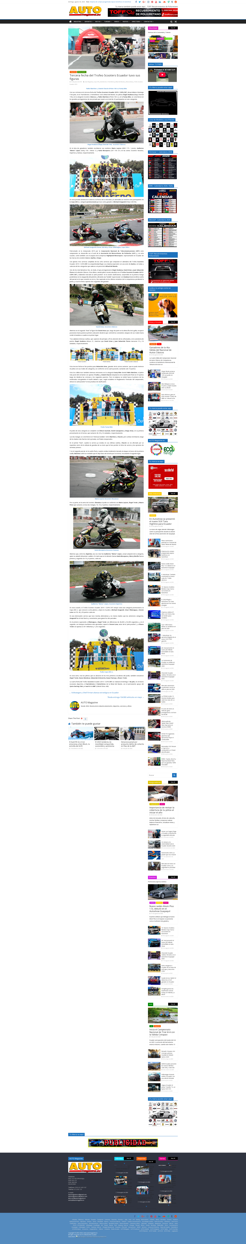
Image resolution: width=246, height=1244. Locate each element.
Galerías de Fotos (74, 1221)
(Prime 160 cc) (114, 88)
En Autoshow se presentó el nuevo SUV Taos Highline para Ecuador (162, 521)
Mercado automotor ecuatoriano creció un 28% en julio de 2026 (168, 687)
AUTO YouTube (173, 1229)
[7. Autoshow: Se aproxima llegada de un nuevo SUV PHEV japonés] (154, 634)
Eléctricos (81, 1219)
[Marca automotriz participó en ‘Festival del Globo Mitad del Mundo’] (154, 540)
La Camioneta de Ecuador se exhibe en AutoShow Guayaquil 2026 (168, 663)
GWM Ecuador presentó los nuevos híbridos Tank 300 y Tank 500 (168, 1065)
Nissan (106, 1225)
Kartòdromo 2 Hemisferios (107, 82)
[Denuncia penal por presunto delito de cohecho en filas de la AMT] (132, 728)
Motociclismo (81, 72)
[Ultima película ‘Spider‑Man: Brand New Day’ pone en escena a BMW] (154, 720)
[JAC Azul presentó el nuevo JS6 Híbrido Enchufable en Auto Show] (154, 647)
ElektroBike (160, 1225)
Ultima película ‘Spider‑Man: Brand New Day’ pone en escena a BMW (167, 724)
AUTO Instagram (154, 1229)
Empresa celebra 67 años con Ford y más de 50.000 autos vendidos (168, 615)
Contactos (148, 21)
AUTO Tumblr (152, 1231)
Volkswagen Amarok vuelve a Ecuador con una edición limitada (168, 1076)
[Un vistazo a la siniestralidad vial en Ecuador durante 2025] (154, 841)
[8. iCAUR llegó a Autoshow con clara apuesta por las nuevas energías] (154, 599)
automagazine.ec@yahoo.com (77, 1196)
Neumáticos (174, 1227)
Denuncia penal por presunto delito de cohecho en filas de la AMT (132, 744)
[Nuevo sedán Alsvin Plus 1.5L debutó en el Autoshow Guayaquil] (154, 563)
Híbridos (87, 1219)
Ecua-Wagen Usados (147, 1221)
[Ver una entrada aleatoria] (176, 22)
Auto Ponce (175, 1221)
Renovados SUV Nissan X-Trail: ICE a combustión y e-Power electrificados (168, 749)
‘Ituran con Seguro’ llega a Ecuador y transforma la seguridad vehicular (168, 833)
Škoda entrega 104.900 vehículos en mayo (126, 697)
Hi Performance (76, 1229)
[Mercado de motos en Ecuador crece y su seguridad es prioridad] (154, 863)
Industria (77, 21)
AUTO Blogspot (125, 1229)
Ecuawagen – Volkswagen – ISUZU (81, 1227)
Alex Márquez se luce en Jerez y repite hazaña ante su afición (168, 386)
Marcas (171, 1223)
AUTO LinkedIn (145, 1229)
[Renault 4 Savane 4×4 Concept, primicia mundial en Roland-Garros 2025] (154, 1050)
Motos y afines (104, 1223)
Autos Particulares (83, 1223)
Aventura (175, 1219)
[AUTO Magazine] (70, 22)
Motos (97, 21)
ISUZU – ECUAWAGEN (79, 1225)
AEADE (152, 38)
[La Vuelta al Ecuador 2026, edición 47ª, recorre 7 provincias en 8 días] (142, 1188)
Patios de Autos (159, 1221)
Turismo (107, 21)
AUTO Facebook (135, 1229)
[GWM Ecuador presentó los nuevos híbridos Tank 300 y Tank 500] (154, 1063)
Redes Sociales (115, 1229)
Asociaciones (131, 1227)
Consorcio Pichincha (153, 1227)
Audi (115, 1225)
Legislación (175, 1231)
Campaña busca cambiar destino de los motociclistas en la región (163, 47)
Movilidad (153, 41)
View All (173, 28)
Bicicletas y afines (113, 1223)
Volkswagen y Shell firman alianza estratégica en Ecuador (94, 692)
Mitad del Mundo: (120, 82)
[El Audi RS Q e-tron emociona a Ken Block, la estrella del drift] (80, 728)
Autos (176, 1223)
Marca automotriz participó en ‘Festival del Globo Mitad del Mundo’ (168, 542)
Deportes (88, 21)
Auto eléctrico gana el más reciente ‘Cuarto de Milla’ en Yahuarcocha (168, 396)
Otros (166, 1225)
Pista (159, 344)
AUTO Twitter (164, 1229)
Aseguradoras (154, 804)
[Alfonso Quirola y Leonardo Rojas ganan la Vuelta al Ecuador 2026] (142, 1168)
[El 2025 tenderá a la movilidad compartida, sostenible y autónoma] (106, 728)
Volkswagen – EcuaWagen (93, 1225)
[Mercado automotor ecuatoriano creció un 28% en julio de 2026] (154, 685)
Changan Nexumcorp (108, 1227)
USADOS (124, 1221)
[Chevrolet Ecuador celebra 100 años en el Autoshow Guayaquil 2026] (154, 672)
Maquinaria (158, 1223)
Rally (126, 1219)
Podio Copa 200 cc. (106, 672)
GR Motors (167, 1221)
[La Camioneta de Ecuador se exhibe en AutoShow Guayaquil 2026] (154, 659)
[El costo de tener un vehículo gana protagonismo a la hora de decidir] (154, 708)
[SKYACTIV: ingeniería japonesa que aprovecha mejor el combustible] (154, 733)
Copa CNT (96, 82)
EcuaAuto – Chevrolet (121, 1227)
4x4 (151, 1026)
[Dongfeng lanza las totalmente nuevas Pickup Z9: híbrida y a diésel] (154, 988)
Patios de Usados (165, 1227)
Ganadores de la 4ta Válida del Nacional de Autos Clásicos (160, 350)
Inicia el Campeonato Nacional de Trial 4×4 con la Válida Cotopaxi (162, 1032)
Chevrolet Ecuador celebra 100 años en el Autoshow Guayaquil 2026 (168, 676)
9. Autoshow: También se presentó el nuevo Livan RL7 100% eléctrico (168, 577)
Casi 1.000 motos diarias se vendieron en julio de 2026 (168, 626)
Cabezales (144, 1223)
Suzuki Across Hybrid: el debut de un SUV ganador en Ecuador (168, 980)
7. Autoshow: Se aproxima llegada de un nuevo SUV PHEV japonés (168, 638)
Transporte (100, 1219)
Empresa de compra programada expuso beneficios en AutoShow (167, 554)
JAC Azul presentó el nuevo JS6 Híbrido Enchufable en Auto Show (167, 650)
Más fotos (83, 1221)
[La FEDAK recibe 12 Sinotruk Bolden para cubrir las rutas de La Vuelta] (154, 695)
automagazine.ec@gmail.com (77, 1194)
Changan (131, 1225)
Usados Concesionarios (134, 1221)
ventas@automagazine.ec (76, 1200)
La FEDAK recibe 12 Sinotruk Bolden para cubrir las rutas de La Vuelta (168, 699)
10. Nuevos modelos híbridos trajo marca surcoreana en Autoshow (167, 590)
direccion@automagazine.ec (77, 1198)
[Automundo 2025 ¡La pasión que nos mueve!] (154, 852)
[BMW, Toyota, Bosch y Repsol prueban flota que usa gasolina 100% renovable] (154, 758)
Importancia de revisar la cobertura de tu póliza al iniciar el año (161, 810)
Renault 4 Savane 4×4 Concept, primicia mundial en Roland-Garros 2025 (168, 1054)
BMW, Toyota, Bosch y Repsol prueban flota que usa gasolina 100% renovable (168, 762)
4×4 (134, 1219)
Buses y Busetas (124, 1223)
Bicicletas (163, 1219)
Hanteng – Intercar (123, 1225)
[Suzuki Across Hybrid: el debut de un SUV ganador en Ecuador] (154, 977)
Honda (148, 1225)
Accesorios (85, 1229)
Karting (138, 1219)
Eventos (152, 903)
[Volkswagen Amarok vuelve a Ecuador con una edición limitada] (154, 1074)
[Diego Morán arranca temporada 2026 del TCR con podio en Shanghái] (154, 370)
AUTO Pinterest (143, 1231)
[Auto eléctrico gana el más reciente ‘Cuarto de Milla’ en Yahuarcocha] (154, 394)
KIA (102, 1225)
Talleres (101, 1229)
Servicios (144, 1227)
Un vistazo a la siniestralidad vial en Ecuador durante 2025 (168, 844)
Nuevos (125, 21)
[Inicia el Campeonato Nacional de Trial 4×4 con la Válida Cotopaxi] (163, 1009)
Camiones (107, 1219)
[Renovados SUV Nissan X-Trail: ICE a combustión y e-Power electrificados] (154, 745)
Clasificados (73, 1223)
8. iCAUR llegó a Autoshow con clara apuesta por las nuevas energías (168, 602)
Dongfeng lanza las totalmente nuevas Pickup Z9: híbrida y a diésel (168, 991)
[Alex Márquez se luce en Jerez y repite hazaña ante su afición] (154, 383)
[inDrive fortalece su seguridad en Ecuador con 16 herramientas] (165, 1167)
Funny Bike (123, 88)
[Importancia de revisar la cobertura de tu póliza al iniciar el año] (163, 786)
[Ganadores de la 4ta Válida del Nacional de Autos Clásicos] (163, 326)
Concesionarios (173, 1225)
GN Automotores (93, 1223)
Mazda (111, 1225)
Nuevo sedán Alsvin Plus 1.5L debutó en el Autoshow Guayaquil (109, 2)
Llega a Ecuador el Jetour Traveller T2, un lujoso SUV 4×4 (168, 1087)
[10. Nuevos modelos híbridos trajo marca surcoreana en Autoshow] (154, 586)
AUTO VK (160, 1231)
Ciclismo (152, 1219)
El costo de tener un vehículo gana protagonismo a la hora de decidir (168, 711)
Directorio (136, 21)
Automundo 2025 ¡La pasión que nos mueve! (168, 854)
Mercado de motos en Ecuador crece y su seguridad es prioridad (168, 865)
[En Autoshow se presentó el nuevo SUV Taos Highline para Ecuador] (163, 498)
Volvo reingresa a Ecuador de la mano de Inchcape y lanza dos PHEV (168, 968)
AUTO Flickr (167, 1231)
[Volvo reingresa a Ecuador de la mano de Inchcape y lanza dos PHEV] (154, 965)
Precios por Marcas (115, 1221)
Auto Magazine (89, 82)
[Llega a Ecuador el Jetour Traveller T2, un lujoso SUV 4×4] (154, 1084)
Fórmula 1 (120, 1219)
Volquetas (151, 1223)
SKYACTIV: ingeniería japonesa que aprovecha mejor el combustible (167, 736)
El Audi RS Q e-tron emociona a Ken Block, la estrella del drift (79, 744)
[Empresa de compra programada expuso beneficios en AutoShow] (154, 550)
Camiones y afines (135, 1223)
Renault (138, 1225)
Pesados (93, 1219)
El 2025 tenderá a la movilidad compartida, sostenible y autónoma (104, 744)
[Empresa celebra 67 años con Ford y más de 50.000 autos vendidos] (154, 611)
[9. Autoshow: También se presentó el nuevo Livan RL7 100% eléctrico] (154, 574)
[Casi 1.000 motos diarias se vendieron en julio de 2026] (154, 624)
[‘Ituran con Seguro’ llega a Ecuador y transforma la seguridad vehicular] (154, 830)
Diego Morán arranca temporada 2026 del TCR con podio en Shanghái (168, 374)
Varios (116, 21)
